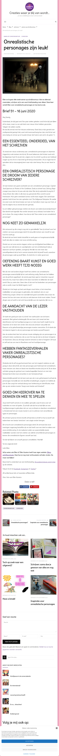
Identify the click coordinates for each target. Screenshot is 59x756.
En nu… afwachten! (16, 704)
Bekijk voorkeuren (29, 749)
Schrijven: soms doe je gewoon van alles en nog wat (42, 567)
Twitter (33, 469)
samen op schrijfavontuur (12, 36)
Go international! (15, 685)
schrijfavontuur (9, 508)
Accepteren (29, 741)
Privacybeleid (32, 753)
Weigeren (29, 745)
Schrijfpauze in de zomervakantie (20, 676)
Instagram (24, 469)
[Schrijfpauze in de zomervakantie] (6, 673)
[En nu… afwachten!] (6, 701)
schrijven (25, 36)
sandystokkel (10, 53)
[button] (56, 728)
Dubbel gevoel (14, 714)
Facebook (17, 469)
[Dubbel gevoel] (6, 710)
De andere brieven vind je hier (45, 462)
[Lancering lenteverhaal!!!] (6, 692)
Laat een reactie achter (39, 54)
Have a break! (9, 599)
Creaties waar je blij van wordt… (29, 13)
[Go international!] (6, 682)
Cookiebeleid (26, 753)
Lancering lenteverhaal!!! (17, 695)
